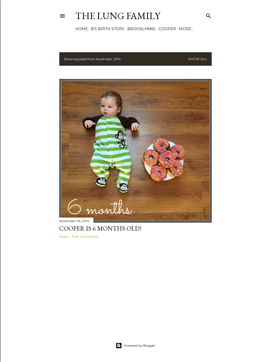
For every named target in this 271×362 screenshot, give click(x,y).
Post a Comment (85, 237)
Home (81, 29)
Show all (197, 59)
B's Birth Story (107, 29)
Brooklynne (141, 29)
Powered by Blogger (139, 345)
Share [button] (63, 237)
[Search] (208, 15)
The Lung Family (117, 16)
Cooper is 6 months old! (100, 228)
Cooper (167, 29)
